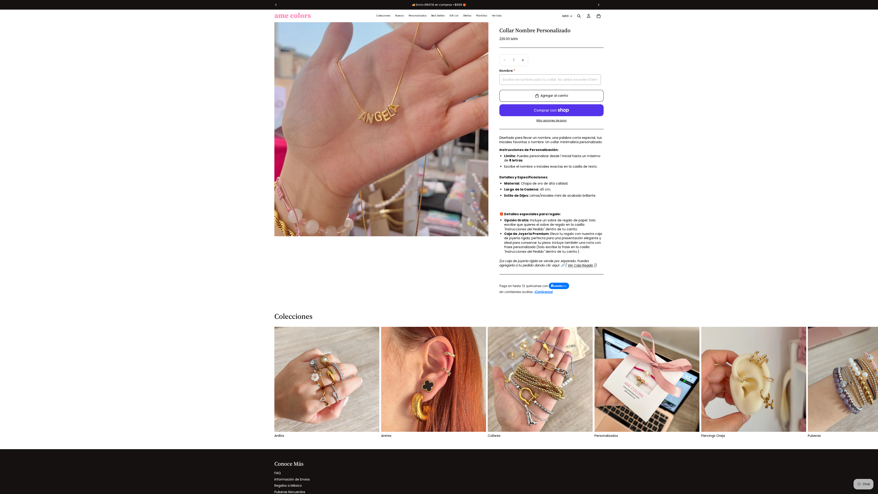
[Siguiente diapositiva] (599, 383)
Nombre (507, 71)
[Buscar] (579, 16)
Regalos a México (288, 485)
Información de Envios (292, 479)
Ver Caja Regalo (580, 265)
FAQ (277, 473)
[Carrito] (599, 16)
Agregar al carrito (554, 95)
